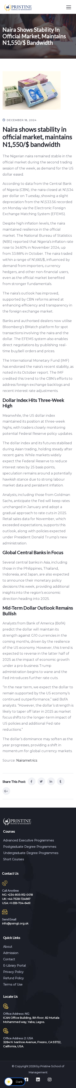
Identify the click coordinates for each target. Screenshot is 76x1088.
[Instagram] (50, 1079)
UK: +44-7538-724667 (16, 898)
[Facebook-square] (26, 1079)
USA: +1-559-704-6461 (16, 903)
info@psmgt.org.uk (15, 923)
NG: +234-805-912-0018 (17, 894)
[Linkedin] (38, 1079)
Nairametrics (26, 760)
